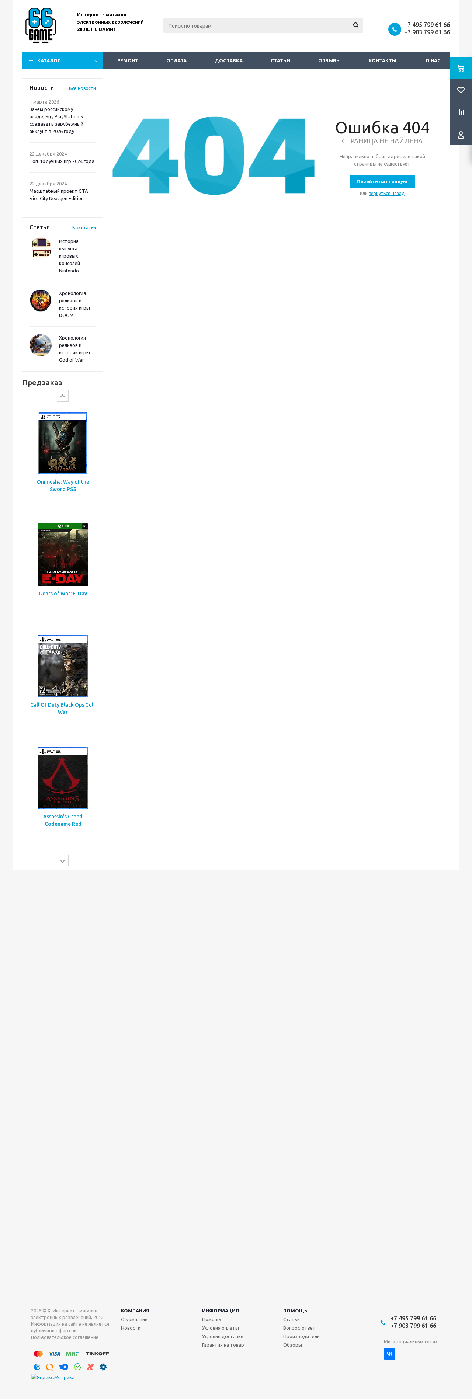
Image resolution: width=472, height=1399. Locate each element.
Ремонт (127, 60)
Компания (135, 1310)
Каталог (48, 60)
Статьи (280, 60)
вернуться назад (387, 193)
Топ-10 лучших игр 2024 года (62, 161)
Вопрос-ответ (299, 1327)
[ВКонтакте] (389, 1354)
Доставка (229, 60)
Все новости (82, 88)
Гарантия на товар (223, 1344)
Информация (220, 1310)
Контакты (382, 60)
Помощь (295, 1310)
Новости (130, 1327)
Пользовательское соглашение (64, 1337)
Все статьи (84, 227)
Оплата (176, 60)
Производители (301, 1336)
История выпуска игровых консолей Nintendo (69, 256)
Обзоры (292, 1344)
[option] (62, 460)
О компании (134, 1319)
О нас (433, 60)
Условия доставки (222, 1336)
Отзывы (329, 60)
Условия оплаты (220, 1327)
